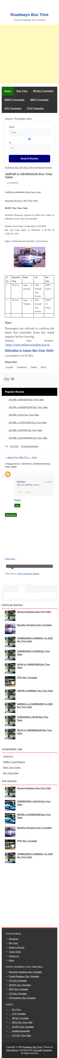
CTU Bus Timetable (18, 994)
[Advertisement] (29, 54)
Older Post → (25, 457)
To (10, 143)
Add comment (11, 515)
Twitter (34, 367)
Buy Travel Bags (11, 773)
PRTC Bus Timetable (27, 677)
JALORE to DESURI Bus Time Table (25, 430)
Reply (20, 492)
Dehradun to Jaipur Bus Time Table (29, 350)
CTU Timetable (19, 1014)
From (11, 127)
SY (12, 378)
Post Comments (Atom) (28, 574)
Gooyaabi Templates (43, 1050)
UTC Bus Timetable (18, 980)
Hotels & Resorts (16, 947)
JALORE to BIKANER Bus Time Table (26, 399)
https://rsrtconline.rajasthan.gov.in (28, 344)
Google (9, 367)
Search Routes (29, 158)
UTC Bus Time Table (21, 1035)
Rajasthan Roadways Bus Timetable (34, 625)
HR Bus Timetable (20, 1018)
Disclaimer (13, 939)
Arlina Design (12, 1050)
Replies (17, 500)
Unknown (21, 481)
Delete (27, 492)
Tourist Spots (15, 952)
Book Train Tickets (12, 767)
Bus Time (14, 446)
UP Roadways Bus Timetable (22, 998)
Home (8, 91)
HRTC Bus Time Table (22, 1022)
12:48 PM (48, 482)
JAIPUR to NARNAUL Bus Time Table (35, 691)
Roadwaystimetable (29, 446)
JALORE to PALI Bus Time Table (23, 415)
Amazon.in (8, 756)
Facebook (22, 367)
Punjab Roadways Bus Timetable (24, 976)
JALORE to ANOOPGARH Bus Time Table (28, 407)
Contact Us (14, 956)
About (11, 960)
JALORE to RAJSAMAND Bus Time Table (27, 438)
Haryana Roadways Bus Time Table (34, 612)
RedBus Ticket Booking (14, 762)
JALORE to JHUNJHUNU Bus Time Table (27, 422)
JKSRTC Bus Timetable (20, 985)
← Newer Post (11, 457)
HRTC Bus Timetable (18, 989)
